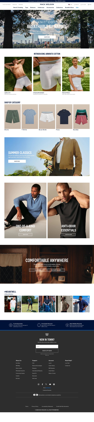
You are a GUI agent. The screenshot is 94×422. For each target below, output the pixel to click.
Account (84, 4)
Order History (52, 365)
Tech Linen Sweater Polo (64, 304)
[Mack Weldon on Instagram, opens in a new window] (38, 385)
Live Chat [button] (67, 363)
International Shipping (37, 370)
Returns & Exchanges (37, 365)
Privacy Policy (35, 406)
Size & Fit (34, 373)
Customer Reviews (47, 390)
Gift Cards (34, 378)
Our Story (18, 363)
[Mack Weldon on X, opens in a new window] (46, 385)
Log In (50, 363)
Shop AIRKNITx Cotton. (60, 1)
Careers (17, 375)
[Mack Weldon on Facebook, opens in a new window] (42, 385)
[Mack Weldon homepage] (47, 334)
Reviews (18, 378)
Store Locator (19, 368)
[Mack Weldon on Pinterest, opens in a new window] (54, 385)
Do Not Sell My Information (62, 406)
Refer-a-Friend (52, 373)
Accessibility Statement (47, 406)
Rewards (21, 4)
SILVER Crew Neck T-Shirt (47, 304)
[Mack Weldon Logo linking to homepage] (47, 4)
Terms (26, 406)
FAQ (33, 363)
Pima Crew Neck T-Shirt (12, 304)
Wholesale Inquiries (20, 370)
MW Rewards (52, 368)
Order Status (51, 370)
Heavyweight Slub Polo (30, 304)
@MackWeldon (8, 294)
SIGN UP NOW (47, 350)
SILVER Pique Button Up (81, 304)
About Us (15, 4)
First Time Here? (7, 4)
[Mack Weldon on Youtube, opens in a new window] (50, 385)
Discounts (34, 375)
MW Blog (18, 365)
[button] (76, 4)
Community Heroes (20, 373)
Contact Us (67, 365)
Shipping (34, 368)
